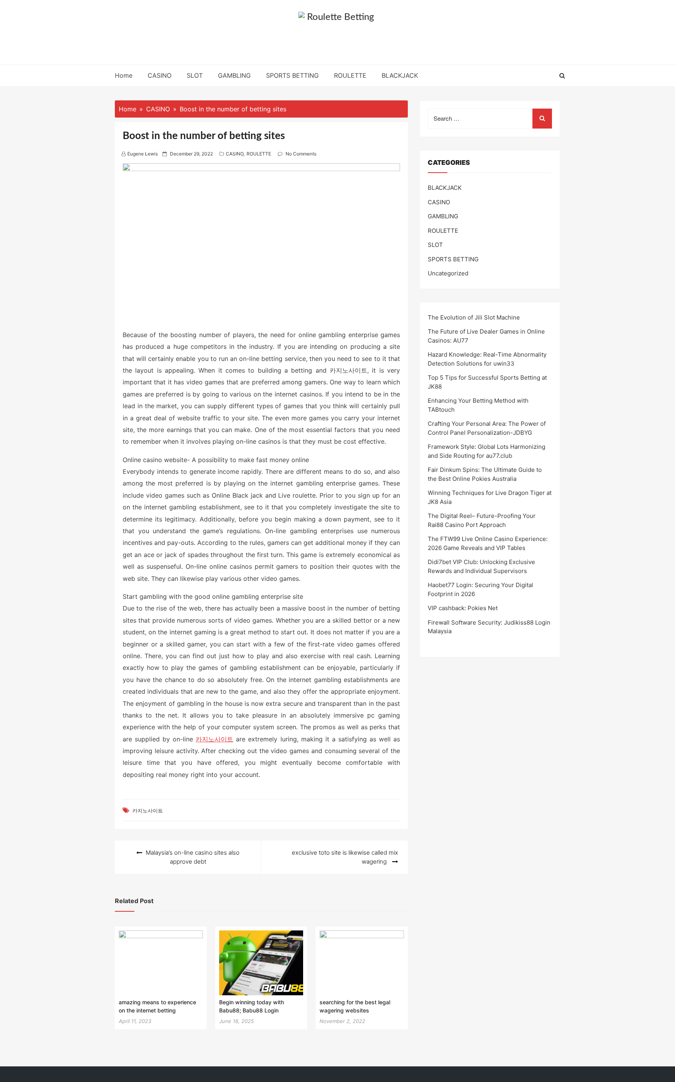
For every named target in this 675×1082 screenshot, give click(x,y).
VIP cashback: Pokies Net (463, 608)
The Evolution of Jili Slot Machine (474, 317)
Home (123, 75)
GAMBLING (234, 75)
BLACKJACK (400, 75)
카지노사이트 (214, 739)
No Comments (301, 154)
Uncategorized (448, 273)
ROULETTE (350, 75)
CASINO (159, 75)
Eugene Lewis (142, 154)
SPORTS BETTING (292, 75)
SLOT (195, 75)
